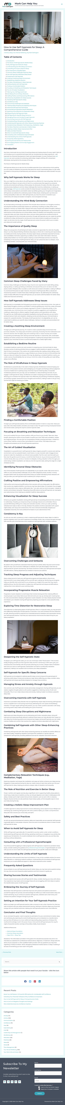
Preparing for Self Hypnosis (15, 76)
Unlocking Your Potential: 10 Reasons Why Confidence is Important (23, 996)
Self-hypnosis (17, 189)
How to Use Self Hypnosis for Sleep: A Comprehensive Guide (21, 999)
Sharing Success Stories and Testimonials (19, 140)
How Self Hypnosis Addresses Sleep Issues (19, 74)
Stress (5, 1044)
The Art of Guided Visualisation (16, 90)
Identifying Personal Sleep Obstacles (17, 93)
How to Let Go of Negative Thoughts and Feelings (18, 1001)
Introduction (10, 60)
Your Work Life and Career (11, 1052)
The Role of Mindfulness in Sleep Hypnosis (19, 82)
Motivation (7, 1037)
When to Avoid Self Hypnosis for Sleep (18, 132)
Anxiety (6, 1015)
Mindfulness (7, 1035)
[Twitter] (8, 1081)
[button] (25, 981)
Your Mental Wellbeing (19, 52)
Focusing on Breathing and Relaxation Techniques (21, 88)
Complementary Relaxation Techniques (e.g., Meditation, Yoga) (25, 125)
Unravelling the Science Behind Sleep (18, 68)
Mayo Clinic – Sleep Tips (14, 935)
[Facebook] (4, 1081)
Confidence (7, 1023)
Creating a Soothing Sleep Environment (18, 78)
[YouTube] (19, 1081)
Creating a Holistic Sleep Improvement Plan (19, 129)
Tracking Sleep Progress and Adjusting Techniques (21, 105)
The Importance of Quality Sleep (16, 70)
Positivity (6, 1040)
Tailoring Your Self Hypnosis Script (17, 92)
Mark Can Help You (26, 3)
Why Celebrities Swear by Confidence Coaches (17, 1004)
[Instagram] (12, 1081)
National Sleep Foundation (14, 931)
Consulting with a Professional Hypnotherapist (20, 134)
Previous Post (6, 952)
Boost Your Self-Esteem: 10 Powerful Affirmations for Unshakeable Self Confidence (27, 994)
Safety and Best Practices (14, 131)
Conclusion (10, 144)
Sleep (11, 52)
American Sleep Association (15, 933)
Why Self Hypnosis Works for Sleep (17, 64)
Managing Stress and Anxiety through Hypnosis (20, 117)
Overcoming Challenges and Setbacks (18, 103)
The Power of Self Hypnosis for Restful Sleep (19, 62)
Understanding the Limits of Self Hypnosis (19, 136)
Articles (7, 52)
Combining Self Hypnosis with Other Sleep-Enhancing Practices (25, 123)
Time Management (9, 1047)
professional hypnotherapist (36, 847)
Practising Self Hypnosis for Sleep (16, 99)
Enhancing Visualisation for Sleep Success (19, 97)
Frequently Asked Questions (15, 138)
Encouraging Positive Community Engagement (20, 142)
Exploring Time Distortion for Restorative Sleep (20, 111)
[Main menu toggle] (61, 4)
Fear (5, 1025)
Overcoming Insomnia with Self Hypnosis (19, 119)
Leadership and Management (12, 1032)
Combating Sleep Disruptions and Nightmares (20, 121)
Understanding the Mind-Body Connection (19, 66)
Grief (5, 1030)
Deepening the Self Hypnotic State (17, 113)
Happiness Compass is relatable (50, 1089)
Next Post (59, 952)
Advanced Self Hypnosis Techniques (17, 107)
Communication (8, 1020)
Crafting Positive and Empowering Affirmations (20, 95)
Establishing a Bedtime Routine (16, 80)
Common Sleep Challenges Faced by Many (19, 72)
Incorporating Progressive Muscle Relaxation (20, 109)
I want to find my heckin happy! (50, 1087)
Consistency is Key (12, 101)
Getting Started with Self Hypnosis (17, 84)
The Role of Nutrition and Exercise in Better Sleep (21, 127)
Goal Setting (7, 1027)
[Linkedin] (15, 1081)
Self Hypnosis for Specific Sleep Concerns (19, 115)
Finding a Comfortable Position (16, 86)
